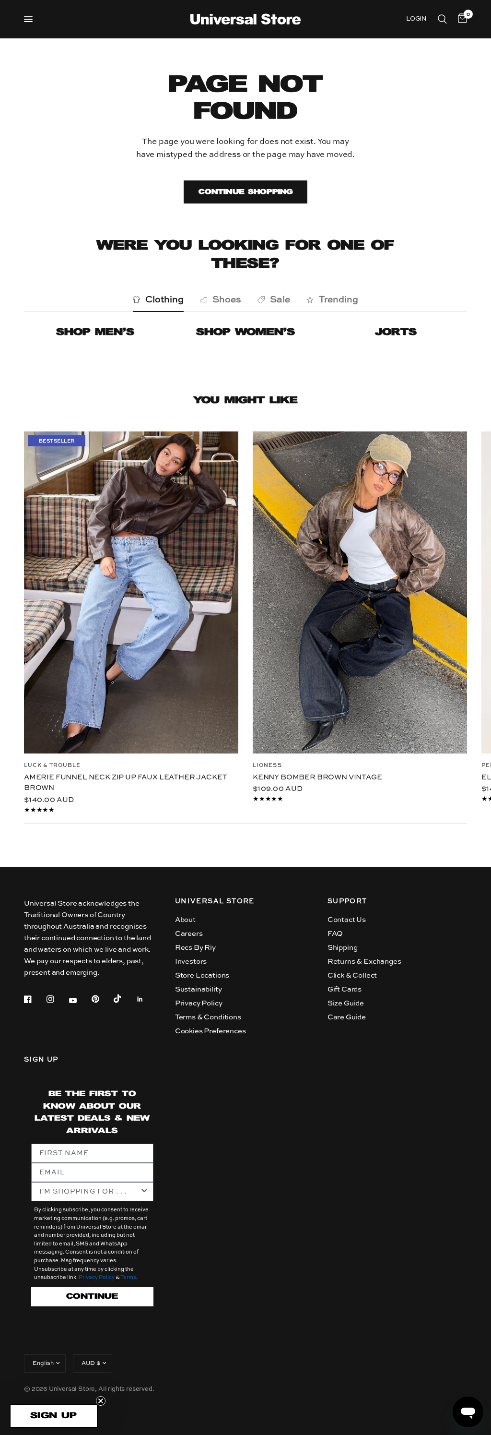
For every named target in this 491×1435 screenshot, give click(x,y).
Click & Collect (352, 975)
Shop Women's (245, 332)
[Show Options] (144, 1192)
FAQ (335, 933)
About (185, 919)
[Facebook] (34, 999)
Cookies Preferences (210, 1031)
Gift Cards (344, 989)
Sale (280, 299)
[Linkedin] (146, 999)
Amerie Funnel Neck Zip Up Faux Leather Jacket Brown (125, 782)
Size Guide (345, 1003)
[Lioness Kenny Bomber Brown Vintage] (360, 592)
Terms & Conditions (208, 1017)
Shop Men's (95, 332)
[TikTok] (124, 998)
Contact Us (346, 919)
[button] (54, 1416)
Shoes (226, 299)
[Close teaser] (100, 1401)
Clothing (164, 299)
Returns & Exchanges (364, 961)
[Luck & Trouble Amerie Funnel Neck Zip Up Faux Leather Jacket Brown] (131, 592)
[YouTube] (79, 1000)
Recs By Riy (195, 947)
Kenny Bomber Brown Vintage (317, 776)
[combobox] (89, 1192)
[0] (461, 19)
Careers (189, 933)
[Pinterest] (102, 999)
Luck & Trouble (52, 765)
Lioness (267, 765)
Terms (128, 1277)
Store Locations (202, 975)
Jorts (396, 332)
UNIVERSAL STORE (215, 901)
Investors (191, 961)
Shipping (342, 947)
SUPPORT (347, 901)
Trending (338, 299)
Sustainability (198, 989)
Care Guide (346, 1017)
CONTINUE (92, 1296)
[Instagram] (57, 999)
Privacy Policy (198, 1003)
